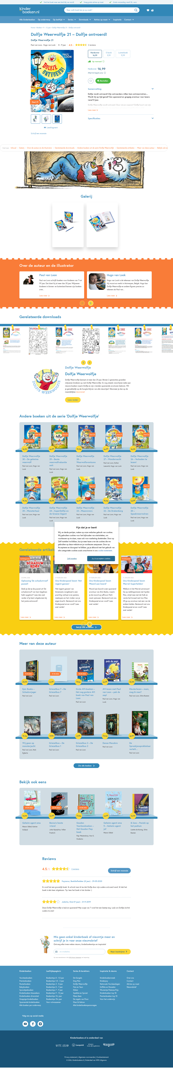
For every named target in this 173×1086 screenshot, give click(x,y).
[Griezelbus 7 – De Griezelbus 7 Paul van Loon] (59, 674)
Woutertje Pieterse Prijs (109, 990)
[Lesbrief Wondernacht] (91, 340)
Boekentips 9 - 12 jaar (54, 993)
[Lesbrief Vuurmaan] (117, 340)
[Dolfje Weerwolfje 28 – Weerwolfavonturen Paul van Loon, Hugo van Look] (86, 448)
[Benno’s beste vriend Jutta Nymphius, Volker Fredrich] (59, 812)
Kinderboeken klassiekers (29, 993)
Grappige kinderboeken (28, 999)
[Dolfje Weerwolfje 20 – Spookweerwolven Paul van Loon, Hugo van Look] (141, 499)
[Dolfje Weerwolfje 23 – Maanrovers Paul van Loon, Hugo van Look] (86, 498)
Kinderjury (104, 981)
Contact (127, 19)
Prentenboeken (25, 981)
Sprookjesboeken (26, 990)
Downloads (83, 19)
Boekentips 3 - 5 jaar (54, 984)
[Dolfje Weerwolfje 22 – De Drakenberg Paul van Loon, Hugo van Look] (114, 498)
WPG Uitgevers (101, 1060)
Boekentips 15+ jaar (54, 999)
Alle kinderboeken (27, 19)
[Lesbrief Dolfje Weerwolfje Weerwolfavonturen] (38, 340)
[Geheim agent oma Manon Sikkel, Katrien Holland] (32, 811)
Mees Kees (77, 996)
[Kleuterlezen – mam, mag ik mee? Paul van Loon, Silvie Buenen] (140, 674)
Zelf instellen (72, 559)
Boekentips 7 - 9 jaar (54, 990)
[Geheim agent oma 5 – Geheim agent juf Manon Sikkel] (114, 812)
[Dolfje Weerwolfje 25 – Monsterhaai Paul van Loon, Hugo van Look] (32, 498)
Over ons (130, 978)
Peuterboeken (24, 984)
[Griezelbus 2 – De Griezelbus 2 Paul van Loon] (86, 728)
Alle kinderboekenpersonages (85, 1005)
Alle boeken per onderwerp (30, 1005)
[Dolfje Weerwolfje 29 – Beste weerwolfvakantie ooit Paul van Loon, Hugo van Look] (59, 449)
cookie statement (105, 550)
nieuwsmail (80, 392)
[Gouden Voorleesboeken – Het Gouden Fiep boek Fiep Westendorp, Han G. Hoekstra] (86, 815)
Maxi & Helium (79, 1002)
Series (70, 19)
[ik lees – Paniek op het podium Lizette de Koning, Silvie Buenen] (141, 812)
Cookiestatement (103, 1057)
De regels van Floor (81, 999)
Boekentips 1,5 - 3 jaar (55, 981)
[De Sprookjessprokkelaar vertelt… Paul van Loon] (140, 730)
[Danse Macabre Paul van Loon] (112, 727)
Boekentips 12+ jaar (54, 996)
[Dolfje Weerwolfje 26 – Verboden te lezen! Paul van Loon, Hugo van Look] (141, 448)
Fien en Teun (78, 987)
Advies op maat (101, 19)
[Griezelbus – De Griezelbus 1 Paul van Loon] (59, 728)
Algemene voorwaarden (86, 1057)
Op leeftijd (57, 19)
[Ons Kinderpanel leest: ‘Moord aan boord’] (102, 588)
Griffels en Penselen (107, 987)
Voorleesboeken (25, 978)
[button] (90, 303)
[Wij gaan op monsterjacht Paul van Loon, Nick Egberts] (32, 730)
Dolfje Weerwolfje (80, 984)
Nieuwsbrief (131, 987)
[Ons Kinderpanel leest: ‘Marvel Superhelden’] (136, 588)
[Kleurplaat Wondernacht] (64, 340)
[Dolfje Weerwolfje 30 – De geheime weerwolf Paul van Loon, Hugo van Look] (32, 448)
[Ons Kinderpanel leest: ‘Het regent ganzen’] (68, 588)
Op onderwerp (44, 19)
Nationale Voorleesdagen (110, 984)
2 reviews (92, 45)
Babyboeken (24, 987)
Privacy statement (70, 1057)
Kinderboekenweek (107, 978)
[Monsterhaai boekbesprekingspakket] (143, 340)
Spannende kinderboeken (29, 1002)
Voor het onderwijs (107, 999)
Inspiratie (117, 19)
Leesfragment (52, 127)
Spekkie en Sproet (80, 993)
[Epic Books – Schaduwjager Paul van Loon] (32, 674)
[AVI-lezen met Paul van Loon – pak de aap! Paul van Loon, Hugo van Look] (112, 678)
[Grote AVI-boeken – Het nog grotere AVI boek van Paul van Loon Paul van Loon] (86, 677)
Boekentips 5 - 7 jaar (54, 987)
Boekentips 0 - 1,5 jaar (55, 978)
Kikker (75, 990)
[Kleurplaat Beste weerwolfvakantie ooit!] (12, 340)
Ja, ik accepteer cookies (101, 559)
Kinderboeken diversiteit (29, 996)
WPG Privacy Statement (75, 957)
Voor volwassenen (53, 1002)
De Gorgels (77, 978)
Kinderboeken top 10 (108, 993)
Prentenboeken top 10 (108, 996)
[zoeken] (136, 10)
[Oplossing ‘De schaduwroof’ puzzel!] (34, 588)
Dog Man (76, 981)
